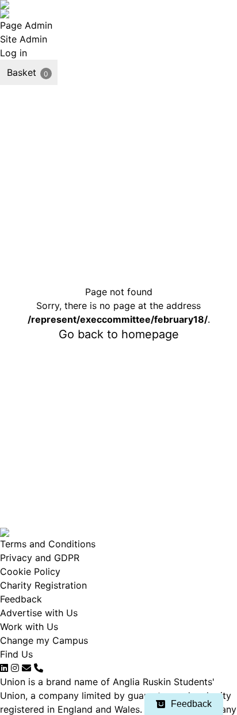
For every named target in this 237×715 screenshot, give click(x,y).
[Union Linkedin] (4, 668)
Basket (21, 72)
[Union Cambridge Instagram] (15, 668)
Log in (13, 53)
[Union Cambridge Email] (26, 668)
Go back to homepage (119, 334)
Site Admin (23, 39)
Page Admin (26, 25)
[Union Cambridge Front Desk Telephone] (38, 668)
